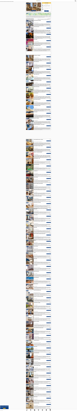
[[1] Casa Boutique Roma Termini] (30, 23)
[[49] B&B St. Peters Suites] (30, 337)
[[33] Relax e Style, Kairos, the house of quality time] (30, 236)
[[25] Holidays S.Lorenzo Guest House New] (30, 186)
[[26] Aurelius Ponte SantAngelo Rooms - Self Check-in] (30, 192)
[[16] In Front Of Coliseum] (30, 121)
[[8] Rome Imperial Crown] (30, 70)
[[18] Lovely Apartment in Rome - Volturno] (30, 142)
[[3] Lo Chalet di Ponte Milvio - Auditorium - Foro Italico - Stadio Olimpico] (30, 36)
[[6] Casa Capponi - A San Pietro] (30, 58)
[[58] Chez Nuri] (30, 393)
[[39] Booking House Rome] (30, 274)
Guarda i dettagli (49, 34)
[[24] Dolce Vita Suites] (30, 180)
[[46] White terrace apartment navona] (30, 318)
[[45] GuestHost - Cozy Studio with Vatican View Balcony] (30, 311)
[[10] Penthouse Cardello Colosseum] (30, 83)
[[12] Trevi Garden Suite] (30, 96)
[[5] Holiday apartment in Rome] (30, 48)
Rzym (26, 33)
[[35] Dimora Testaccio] (30, 249)
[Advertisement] (38, 134)
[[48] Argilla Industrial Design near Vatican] (30, 330)
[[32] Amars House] (30, 230)
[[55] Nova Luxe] (30, 374)
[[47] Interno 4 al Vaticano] (30, 324)
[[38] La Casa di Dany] (30, 268)
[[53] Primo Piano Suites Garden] (30, 362)
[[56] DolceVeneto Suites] (30, 380)
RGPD (2, 407)
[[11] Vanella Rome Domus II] (30, 89)
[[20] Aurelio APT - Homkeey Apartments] (30, 155)
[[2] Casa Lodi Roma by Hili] (30, 29)
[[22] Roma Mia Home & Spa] (30, 167)
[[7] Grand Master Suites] (30, 64)
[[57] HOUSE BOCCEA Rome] (30, 387)
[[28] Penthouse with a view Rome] (30, 205)
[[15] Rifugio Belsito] (30, 114)
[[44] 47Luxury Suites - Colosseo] (30, 305)
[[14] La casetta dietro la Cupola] (30, 108)
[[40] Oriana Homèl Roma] (30, 280)
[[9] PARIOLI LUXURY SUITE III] (30, 77)
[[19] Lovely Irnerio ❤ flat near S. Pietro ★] (30, 148)
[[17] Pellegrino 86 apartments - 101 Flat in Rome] (30, 127)
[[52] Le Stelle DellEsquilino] (30, 355)
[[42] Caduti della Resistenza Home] (30, 293)
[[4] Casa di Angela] (30, 42)
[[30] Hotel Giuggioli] (30, 217)
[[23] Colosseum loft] (30, 173)
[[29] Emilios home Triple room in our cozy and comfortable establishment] (30, 211)
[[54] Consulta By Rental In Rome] (30, 368)
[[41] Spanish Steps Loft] (30, 286)
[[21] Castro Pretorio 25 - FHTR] (30, 161)
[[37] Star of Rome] (30, 261)
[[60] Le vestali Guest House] (30, 406)
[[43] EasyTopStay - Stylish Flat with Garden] (30, 299)
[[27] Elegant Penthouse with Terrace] (30, 199)
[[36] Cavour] (30, 255)
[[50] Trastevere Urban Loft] (30, 343)
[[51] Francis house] (30, 349)
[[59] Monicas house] (30, 399)
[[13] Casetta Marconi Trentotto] (30, 102)
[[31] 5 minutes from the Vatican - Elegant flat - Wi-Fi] (30, 224)
